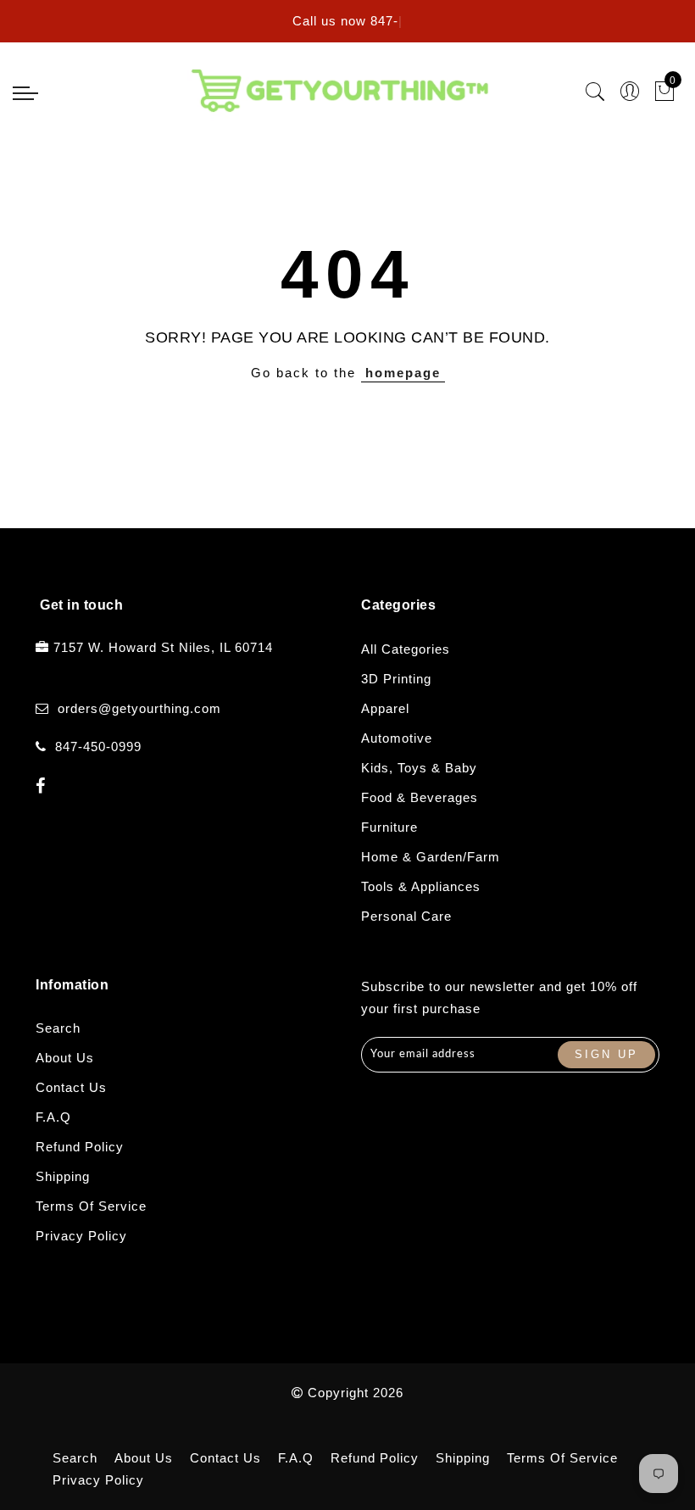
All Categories (405, 649)
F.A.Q (53, 1117)
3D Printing (396, 678)
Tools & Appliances (421, 886)
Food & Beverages (419, 797)
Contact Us (71, 1087)
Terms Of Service (91, 1206)
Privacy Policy (81, 1236)
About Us (65, 1057)
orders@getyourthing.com (139, 708)
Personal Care (406, 916)
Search (58, 1028)
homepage (403, 372)
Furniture (389, 827)
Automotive (396, 738)
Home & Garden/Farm (430, 857)
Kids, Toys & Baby (419, 768)
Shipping (63, 1176)
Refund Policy (80, 1146)
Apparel (385, 708)
